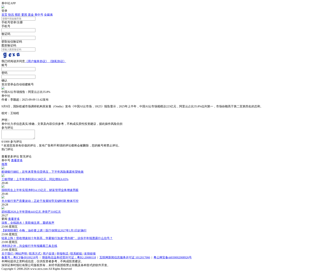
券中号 (38, 14)
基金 (31, 14)
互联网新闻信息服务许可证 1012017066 (124, 257)
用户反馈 (49, 253)
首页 (4, 14)
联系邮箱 (76, 253)
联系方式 (35, 253)
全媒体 (48, 14)
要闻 (24, 14)
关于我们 (7, 253)
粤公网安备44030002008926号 (173, 257)
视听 (18, 14)
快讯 (11, 14)
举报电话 (63, 253)
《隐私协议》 (57, 61)
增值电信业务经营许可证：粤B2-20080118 (69, 257)
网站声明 (21, 253)
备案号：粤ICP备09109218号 (19, 257)
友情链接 (90, 253)
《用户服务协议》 (36, 61)
